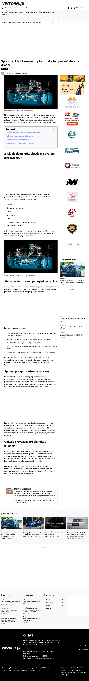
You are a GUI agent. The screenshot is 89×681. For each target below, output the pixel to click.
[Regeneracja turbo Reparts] (72, 204)
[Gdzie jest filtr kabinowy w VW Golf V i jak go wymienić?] (33, 523)
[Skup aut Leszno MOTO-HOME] (72, 189)
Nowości (62, 332)
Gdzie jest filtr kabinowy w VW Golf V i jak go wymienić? (72, 319)
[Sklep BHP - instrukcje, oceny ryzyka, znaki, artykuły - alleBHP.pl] (72, 81)
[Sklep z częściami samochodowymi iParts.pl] (72, 126)
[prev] (53, 22)
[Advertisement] (44, 42)
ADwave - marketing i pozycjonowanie (26, 670)
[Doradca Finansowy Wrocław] (72, 236)
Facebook (83, 646)
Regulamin (77, 670)
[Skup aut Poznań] (72, 157)
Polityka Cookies (67, 670)
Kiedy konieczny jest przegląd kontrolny (19, 136)
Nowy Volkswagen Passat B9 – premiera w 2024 (31, 619)
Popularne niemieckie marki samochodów (71, 327)
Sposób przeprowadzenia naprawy (17, 139)
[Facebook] (68, 8)
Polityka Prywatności (78, 668)
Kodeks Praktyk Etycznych (70, 672)
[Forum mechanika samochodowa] (72, 220)
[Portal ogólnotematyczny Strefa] (72, 251)
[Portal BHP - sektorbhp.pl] (72, 110)
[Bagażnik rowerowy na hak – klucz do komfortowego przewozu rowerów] (72, 269)
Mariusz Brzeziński (21, 73)
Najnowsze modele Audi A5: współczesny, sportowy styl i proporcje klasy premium (71, 334)
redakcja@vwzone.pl (46, 658)
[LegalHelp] (72, 94)
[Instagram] (71, 8)
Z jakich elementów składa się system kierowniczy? (23, 132)
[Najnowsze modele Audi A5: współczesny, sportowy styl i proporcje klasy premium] (77, 523)
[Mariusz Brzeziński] (3, 73)
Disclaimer (64, 668)
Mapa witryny (52, 668)
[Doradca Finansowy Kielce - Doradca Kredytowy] (72, 141)
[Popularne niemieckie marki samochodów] (55, 523)
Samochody (63, 325)
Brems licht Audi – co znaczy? (31, 601)
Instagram (85, 649)
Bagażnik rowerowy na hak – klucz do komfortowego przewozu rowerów (72, 281)
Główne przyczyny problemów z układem (20, 143)
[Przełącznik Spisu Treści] (52, 129)
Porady (4, 69)
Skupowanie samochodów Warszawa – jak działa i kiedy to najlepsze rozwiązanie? (32, 610)
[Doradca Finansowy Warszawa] (72, 173)
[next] (57, 22)
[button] (56, 18)
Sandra (3, 538)
